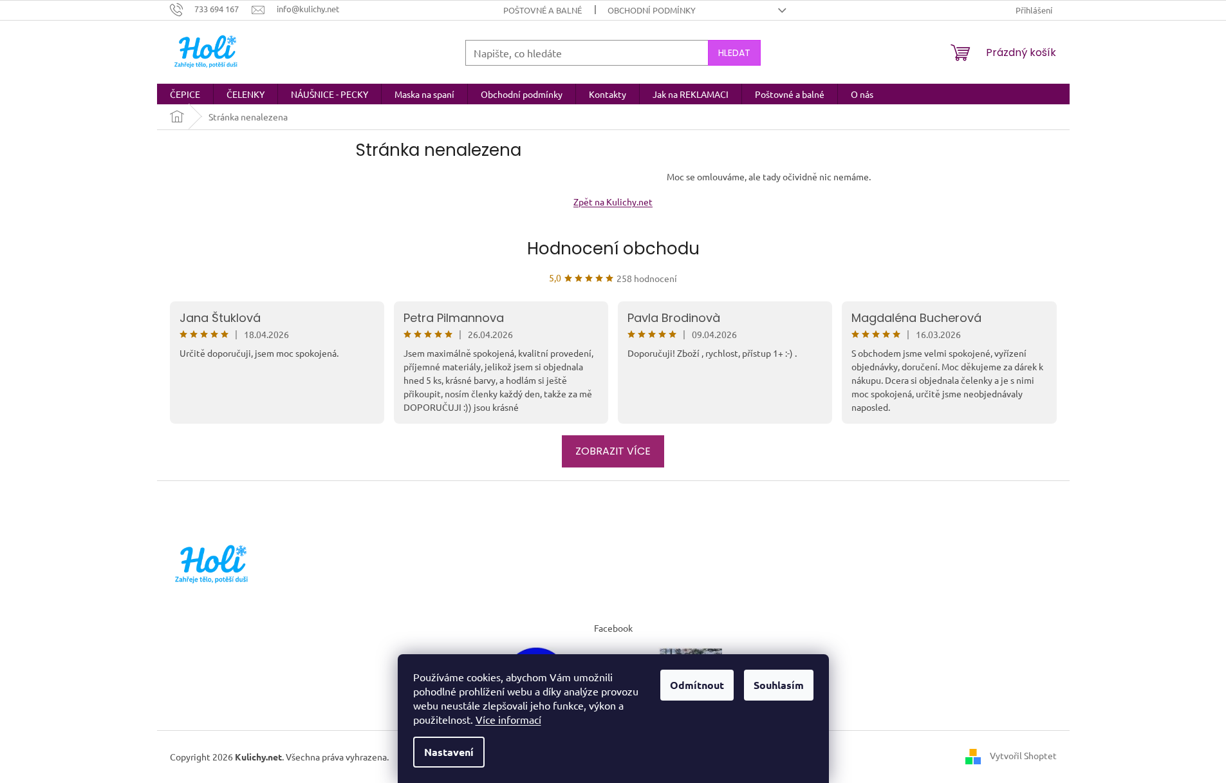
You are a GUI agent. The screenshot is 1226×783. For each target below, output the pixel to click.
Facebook (613, 628)
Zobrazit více (613, 451)
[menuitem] (185, 94)
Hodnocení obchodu (613, 248)
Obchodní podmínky (652, 10)
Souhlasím (779, 685)
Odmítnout (697, 685)
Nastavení (449, 752)
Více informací (508, 719)
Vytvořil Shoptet (1023, 755)
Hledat (734, 52)
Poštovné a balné (542, 10)
